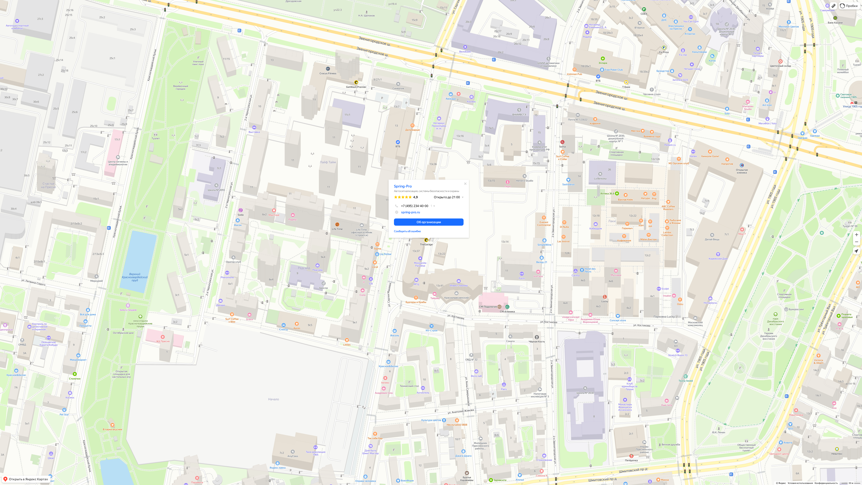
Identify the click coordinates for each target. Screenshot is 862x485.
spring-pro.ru (410, 212)
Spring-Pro (403, 186)
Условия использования (800, 483)
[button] (833, 5)
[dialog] (429, 209)
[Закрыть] (465, 183)
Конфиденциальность (826, 483)
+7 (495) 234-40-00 (414, 206)
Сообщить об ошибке (407, 231)
